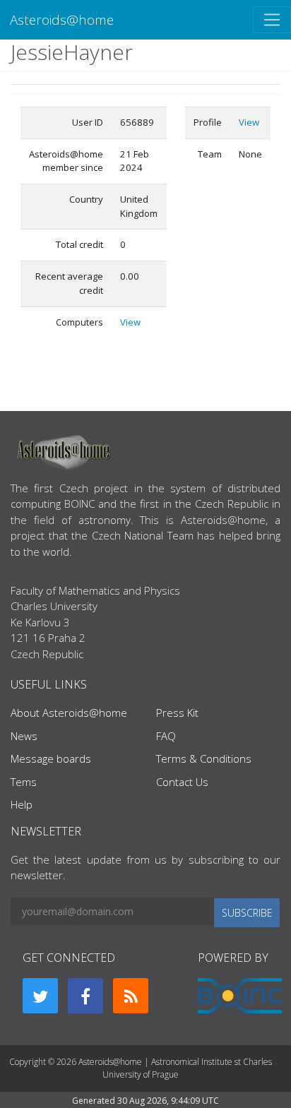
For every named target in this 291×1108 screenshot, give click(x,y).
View (130, 322)
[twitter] (40, 995)
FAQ (166, 736)
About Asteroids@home (69, 712)
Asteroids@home (62, 19)
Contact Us (182, 782)
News (24, 736)
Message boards (51, 758)
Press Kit (177, 712)
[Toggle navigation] (272, 19)
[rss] (130, 995)
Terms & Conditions (203, 758)
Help (21, 804)
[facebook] (85, 995)
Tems (24, 782)
